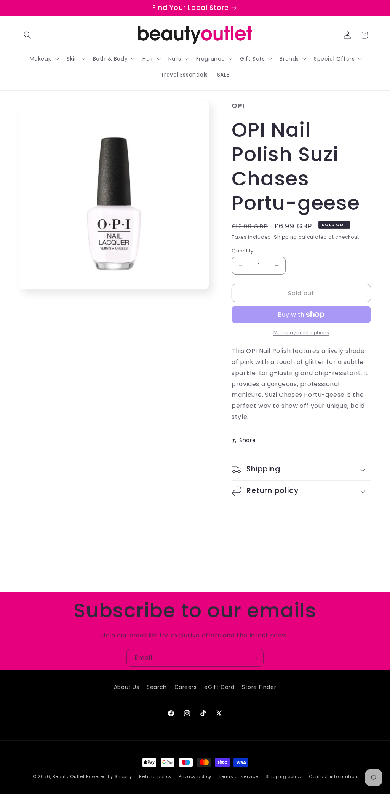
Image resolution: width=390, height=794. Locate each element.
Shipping (285, 237)
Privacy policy (195, 776)
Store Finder (259, 687)
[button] (27, 35)
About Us (126, 687)
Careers (185, 687)
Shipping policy (283, 776)
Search (157, 687)
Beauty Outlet (69, 776)
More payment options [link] (301, 332)
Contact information (333, 776)
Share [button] (247, 440)
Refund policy (155, 776)
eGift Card (219, 687)
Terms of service (238, 776)
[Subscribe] (254, 658)
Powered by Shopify (109, 776)
